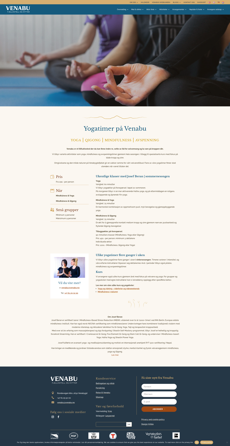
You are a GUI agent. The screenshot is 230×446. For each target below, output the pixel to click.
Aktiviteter (163, 9)
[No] (227, 442)
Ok (197, 442)
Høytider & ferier (195, 9)
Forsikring (100, 388)
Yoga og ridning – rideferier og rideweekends (118, 289)
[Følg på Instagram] (52, 416)
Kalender (145, 2)
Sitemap (99, 397)
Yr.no (110, 411)
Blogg (176, 2)
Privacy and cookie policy (153, 419)
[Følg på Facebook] (58, 416)
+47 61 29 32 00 (71, 293)
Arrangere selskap (214, 9)
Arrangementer (178, 9)
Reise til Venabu (103, 393)
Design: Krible (147, 424)
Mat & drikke (136, 9)
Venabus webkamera (161, 2)
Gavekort (201, 2)
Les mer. (115, 355)
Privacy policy (206, 442)
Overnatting (121, 9)
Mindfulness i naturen (108, 292)
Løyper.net (110, 416)
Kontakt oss (189, 2)
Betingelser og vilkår (105, 383)
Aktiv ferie (150, 9)
